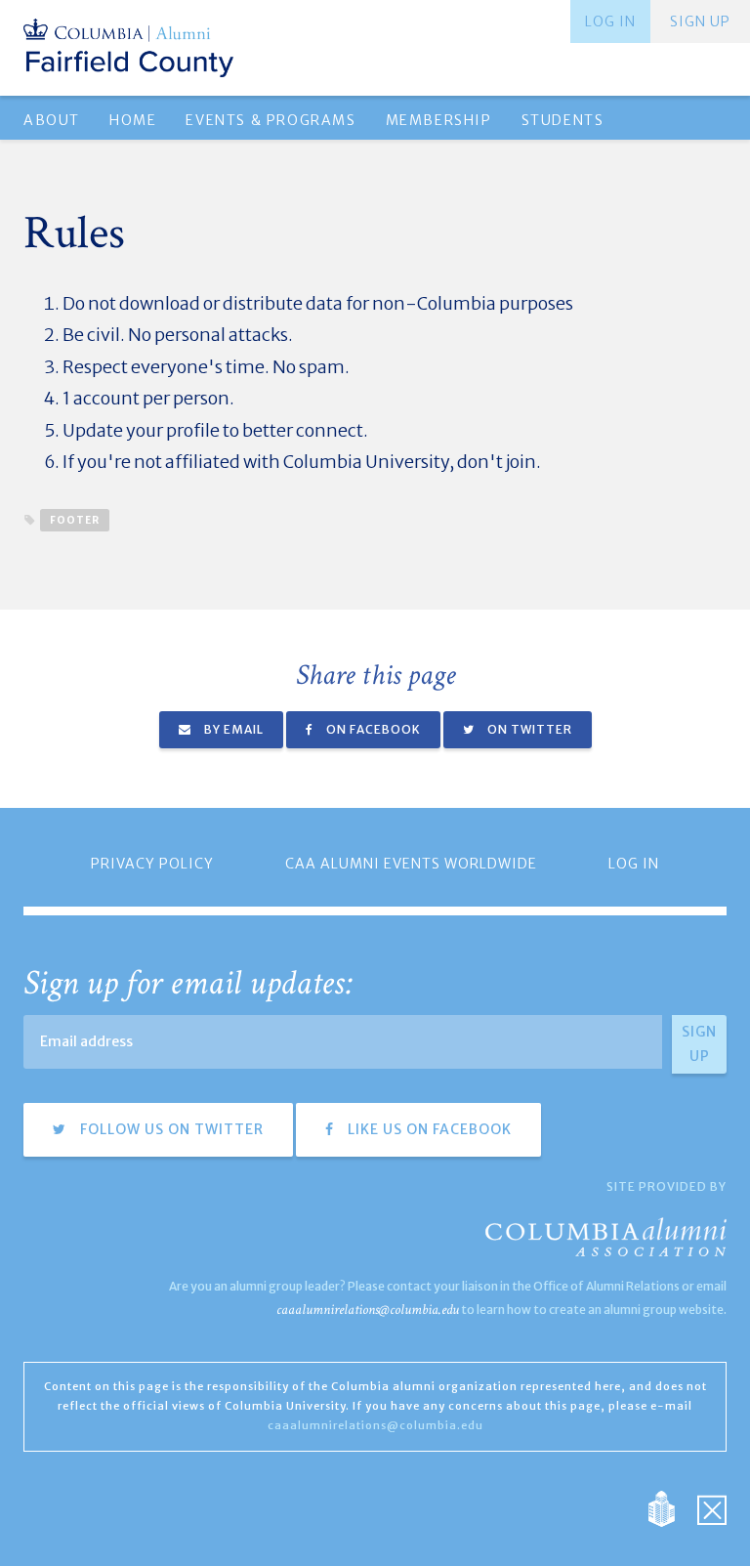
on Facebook (372, 729)
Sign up (700, 21)
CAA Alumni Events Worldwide (411, 863)
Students (562, 120)
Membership (439, 120)
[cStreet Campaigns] (712, 1507)
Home (132, 120)
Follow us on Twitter (170, 1129)
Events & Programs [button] (270, 120)
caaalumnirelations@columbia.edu (367, 1309)
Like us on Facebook (428, 1129)
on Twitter (528, 729)
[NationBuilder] (671, 1507)
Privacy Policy (152, 863)
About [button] (51, 120)
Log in (610, 21)
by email (232, 729)
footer (75, 520)
